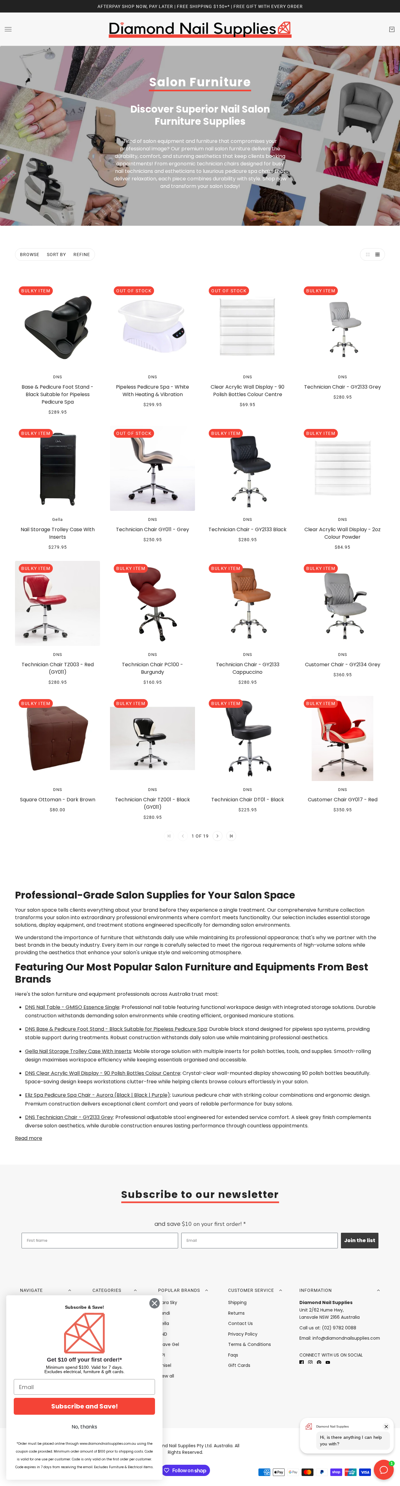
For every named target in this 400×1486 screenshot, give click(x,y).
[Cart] (391, 29)
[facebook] (301, 1362)
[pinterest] (319, 1362)
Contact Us (240, 1323)
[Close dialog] (154, 1303)
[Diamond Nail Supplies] (200, 29)
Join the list (359, 1240)
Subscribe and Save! (84, 1406)
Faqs (233, 1355)
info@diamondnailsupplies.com (346, 1338)
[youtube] (327, 1362)
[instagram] (310, 1362)
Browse (29, 254)
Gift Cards (239, 1365)
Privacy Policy (243, 1334)
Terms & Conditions (249, 1344)
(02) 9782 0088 (339, 1328)
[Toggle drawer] (8, 29)
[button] (366, 254)
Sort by (56, 254)
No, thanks (84, 1426)
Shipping (237, 1302)
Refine (81, 254)
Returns (236, 1313)
